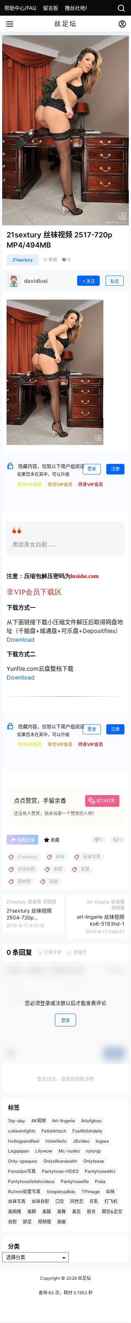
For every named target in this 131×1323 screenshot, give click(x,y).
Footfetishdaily (87, 1131)
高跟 (61, 1221)
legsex (102, 1140)
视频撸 (44, 1221)
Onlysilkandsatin (60, 1161)
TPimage (91, 1191)
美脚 (31, 1211)
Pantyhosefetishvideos (31, 1181)
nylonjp (93, 1151)
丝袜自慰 (40, 1201)
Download (21, 639)
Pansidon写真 (22, 1171)
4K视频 (38, 1120)
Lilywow (43, 1151)
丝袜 (110, 1191)
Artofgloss (91, 1120)
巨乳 (94, 1201)
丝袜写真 (16, 1201)
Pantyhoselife (75, 1181)
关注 (90, 281)
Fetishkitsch (53, 1131)
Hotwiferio (56, 1140)
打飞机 (111, 1201)
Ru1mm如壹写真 (24, 1191)
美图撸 (14, 1211)
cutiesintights (21, 1131)
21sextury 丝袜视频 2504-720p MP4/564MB (29, 917)
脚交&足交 (112, 1211)
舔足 (27, 1221)
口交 (59, 1201)
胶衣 (91, 1211)
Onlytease (93, 1161)
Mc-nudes (69, 1151)
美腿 (46, 1211)
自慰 (12, 1221)
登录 (91, 469)
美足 (76, 1211)
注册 (115, 469)
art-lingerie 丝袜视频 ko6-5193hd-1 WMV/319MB (100, 924)
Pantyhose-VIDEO (60, 1171)
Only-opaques (22, 1161)
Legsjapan (18, 1151)
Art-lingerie (63, 1120)
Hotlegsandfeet (23, 1140)
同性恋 (76, 1201)
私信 (114, 281)
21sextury (22, 259)
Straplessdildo (61, 1191)
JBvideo (81, 1140)
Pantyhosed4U (100, 1171)
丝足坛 (84, 1278)
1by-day (16, 1120)
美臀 (61, 1211)
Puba (100, 1181)
